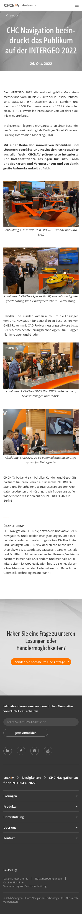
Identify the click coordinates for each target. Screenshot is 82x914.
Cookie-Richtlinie (13, 882)
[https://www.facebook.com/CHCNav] (21, 751)
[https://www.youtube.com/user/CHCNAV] (48, 751)
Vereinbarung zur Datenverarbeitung (24, 886)
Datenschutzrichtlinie (15, 878)
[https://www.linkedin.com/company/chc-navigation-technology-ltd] (8, 751)
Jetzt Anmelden (25, 733)
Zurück (14, 15)
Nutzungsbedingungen (48, 878)
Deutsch (8, 870)
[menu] (76, 5)
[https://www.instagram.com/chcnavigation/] (34, 751)
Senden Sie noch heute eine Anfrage (40, 662)
